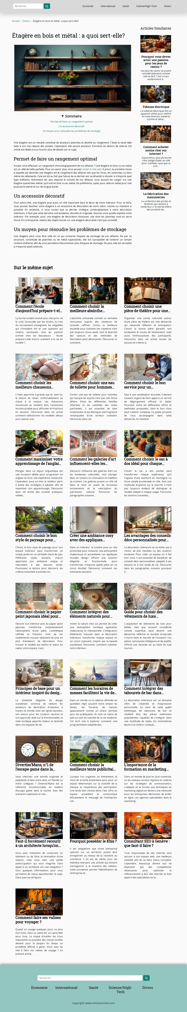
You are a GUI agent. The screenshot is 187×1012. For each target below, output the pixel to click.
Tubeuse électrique (156, 107)
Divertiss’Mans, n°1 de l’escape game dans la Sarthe (34, 769)
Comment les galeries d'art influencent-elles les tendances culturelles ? (93, 463)
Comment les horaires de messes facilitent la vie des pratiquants (93, 692)
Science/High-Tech (146, 6)
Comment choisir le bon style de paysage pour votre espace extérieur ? (36, 540)
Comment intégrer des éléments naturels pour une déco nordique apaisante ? (90, 618)
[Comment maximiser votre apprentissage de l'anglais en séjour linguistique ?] (39, 443)
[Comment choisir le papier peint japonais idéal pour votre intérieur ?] (39, 596)
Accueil (15, 21)
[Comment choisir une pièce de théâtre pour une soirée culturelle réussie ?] (148, 290)
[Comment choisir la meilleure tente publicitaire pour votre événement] (93, 748)
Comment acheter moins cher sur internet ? (156, 150)
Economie (88, 6)
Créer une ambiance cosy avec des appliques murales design (92, 540)
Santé (126, 6)
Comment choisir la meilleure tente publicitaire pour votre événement (93, 769)
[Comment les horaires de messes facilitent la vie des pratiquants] (93, 672)
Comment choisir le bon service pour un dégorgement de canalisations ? (145, 389)
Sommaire (73, 116)
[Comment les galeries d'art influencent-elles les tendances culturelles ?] (93, 443)
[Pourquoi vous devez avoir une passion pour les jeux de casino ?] (155, 44)
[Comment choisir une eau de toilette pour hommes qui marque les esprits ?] (93, 367)
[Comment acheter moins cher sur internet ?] (155, 134)
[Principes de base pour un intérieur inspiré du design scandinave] (39, 672)
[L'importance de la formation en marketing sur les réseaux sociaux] (148, 748)
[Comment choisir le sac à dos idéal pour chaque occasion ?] (148, 443)
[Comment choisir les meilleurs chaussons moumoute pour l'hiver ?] (39, 367)
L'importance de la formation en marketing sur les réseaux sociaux (145, 769)
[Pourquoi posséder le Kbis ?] (93, 825)
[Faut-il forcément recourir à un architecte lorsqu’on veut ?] (39, 825)
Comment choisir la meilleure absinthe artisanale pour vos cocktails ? (87, 313)
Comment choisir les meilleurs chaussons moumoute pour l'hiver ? (36, 387)
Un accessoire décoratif (71, 126)
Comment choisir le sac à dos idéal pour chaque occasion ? (146, 463)
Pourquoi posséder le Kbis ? (93, 841)
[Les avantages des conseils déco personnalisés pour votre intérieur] (148, 519)
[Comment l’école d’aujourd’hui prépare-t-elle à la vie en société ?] (39, 290)
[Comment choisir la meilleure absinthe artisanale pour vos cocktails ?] (93, 290)
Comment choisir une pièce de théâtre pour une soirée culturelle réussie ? (146, 310)
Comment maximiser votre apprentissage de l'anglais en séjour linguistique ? (39, 463)
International (108, 6)
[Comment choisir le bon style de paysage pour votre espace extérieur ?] (39, 519)
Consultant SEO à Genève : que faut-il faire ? (146, 843)
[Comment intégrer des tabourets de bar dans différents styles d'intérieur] (148, 672)
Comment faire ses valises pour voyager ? (38, 919)
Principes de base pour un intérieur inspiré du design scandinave (38, 692)
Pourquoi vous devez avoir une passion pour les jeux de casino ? (155, 61)
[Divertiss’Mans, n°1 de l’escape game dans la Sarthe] (39, 748)
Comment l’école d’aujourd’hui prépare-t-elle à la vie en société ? (39, 310)
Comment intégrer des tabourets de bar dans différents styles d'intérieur (148, 692)
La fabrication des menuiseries (156, 195)
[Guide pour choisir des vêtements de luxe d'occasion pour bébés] (148, 596)
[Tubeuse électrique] (155, 94)
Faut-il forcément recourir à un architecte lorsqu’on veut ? (38, 845)
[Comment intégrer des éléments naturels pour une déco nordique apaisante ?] (93, 596)
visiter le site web (92, 169)
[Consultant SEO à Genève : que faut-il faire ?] (148, 825)
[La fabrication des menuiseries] (155, 181)
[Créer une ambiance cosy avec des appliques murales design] (93, 519)
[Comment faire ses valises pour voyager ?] (39, 901)
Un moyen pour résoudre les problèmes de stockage (71, 131)
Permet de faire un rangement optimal (71, 121)
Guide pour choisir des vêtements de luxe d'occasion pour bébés (143, 616)
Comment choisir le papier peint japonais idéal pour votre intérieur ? (38, 616)
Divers (167, 6)
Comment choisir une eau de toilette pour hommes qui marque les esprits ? (92, 387)
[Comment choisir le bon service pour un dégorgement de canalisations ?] (148, 367)
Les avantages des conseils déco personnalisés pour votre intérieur (147, 540)
